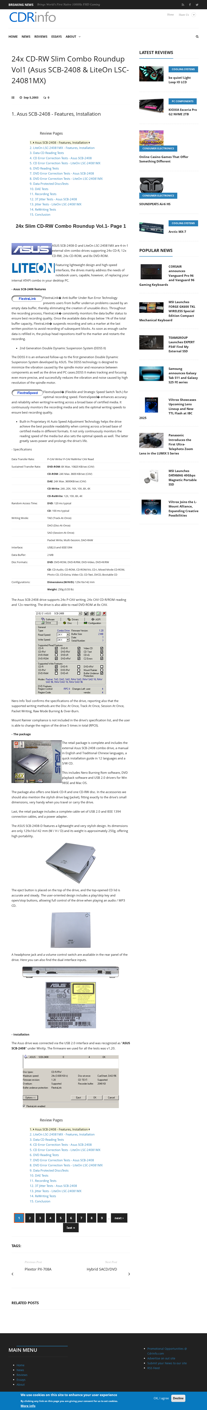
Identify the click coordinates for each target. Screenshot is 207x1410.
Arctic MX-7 (177, 232)
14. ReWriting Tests (43, 209)
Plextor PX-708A (38, 1269)
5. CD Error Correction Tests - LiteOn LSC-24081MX (65, 163)
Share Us (184, 14)
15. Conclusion (40, 214)
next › (119, 1218)
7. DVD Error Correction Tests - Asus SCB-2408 (62, 173)
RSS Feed (153, 1368)
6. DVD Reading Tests (44, 168)
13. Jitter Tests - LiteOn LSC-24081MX (55, 204)
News (26, 36)
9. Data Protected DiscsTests (49, 184)
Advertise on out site (161, 1358)
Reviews (40, 36)
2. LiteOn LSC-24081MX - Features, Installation (62, 148)
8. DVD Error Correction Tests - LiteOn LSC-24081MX (66, 179)
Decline (178, 1398)
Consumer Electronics (158, 148)
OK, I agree (161, 1398)
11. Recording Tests (43, 194)
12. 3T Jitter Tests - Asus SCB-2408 (53, 199)
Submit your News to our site (167, 1363)
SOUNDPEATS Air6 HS (154, 204)
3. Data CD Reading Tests (47, 153)
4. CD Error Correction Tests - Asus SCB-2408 (61, 158)
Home (170, 14)
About (71, 36)
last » (71, 1228)
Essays (56, 36)
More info (28, 1406)
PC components (182, 101)
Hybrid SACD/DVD (102, 1269)
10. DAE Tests (39, 189)
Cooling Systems (183, 69)
